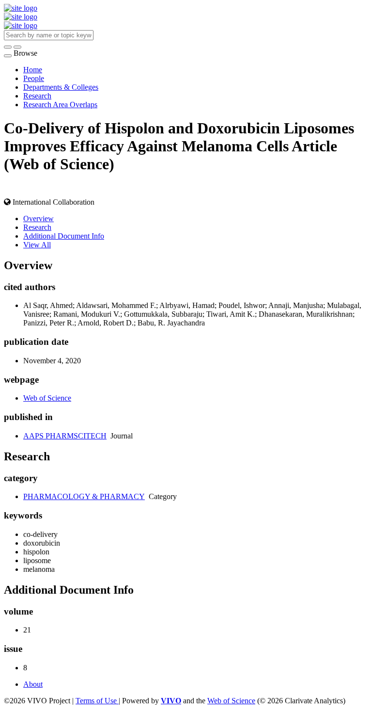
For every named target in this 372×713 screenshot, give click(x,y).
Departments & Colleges (60, 87)
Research (37, 96)
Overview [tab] (38, 218)
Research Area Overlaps (60, 104)
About (33, 684)
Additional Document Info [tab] (63, 236)
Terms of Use (97, 701)
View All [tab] (37, 245)
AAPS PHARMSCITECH (65, 436)
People (33, 78)
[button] (8, 47)
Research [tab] (37, 227)
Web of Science (47, 398)
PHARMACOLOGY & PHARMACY (84, 496)
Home (32, 69)
